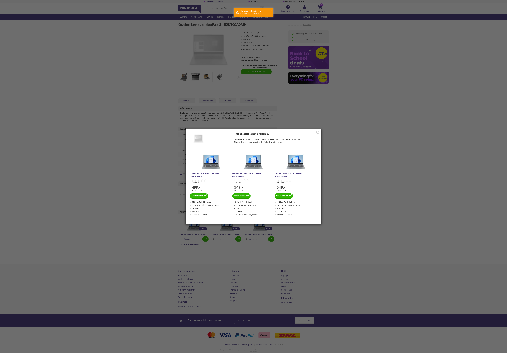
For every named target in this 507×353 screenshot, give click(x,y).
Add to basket (197, 196)
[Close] (318, 132)
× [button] (271, 11)
